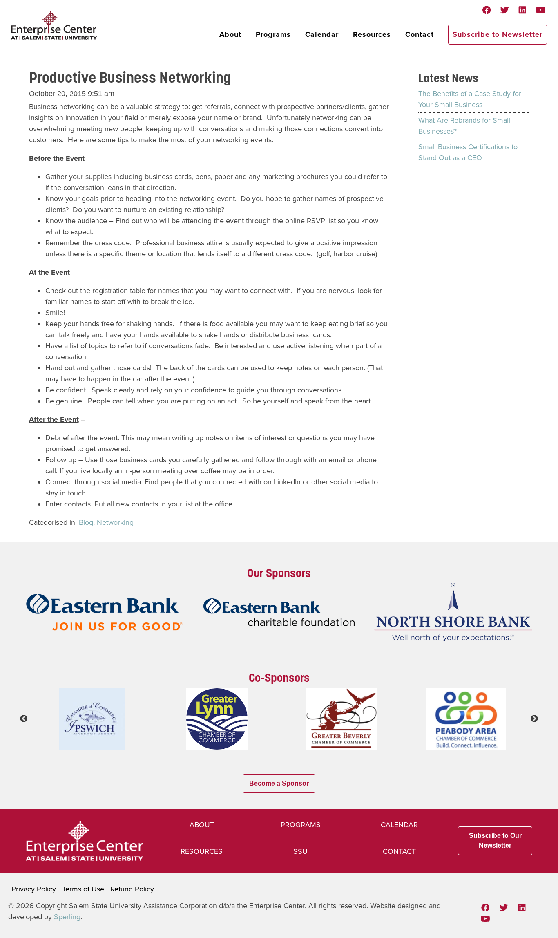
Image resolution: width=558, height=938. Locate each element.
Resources (372, 34)
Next (534, 719)
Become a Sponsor (279, 783)
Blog (86, 522)
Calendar (322, 34)
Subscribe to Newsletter (497, 34)
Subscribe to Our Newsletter (495, 840)
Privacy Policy (33, 888)
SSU (300, 851)
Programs (273, 34)
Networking (115, 522)
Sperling (67, 916)
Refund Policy (132, 888)
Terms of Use (83, 888)
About (230, 34)
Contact (419, 34)
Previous (24, 719)
